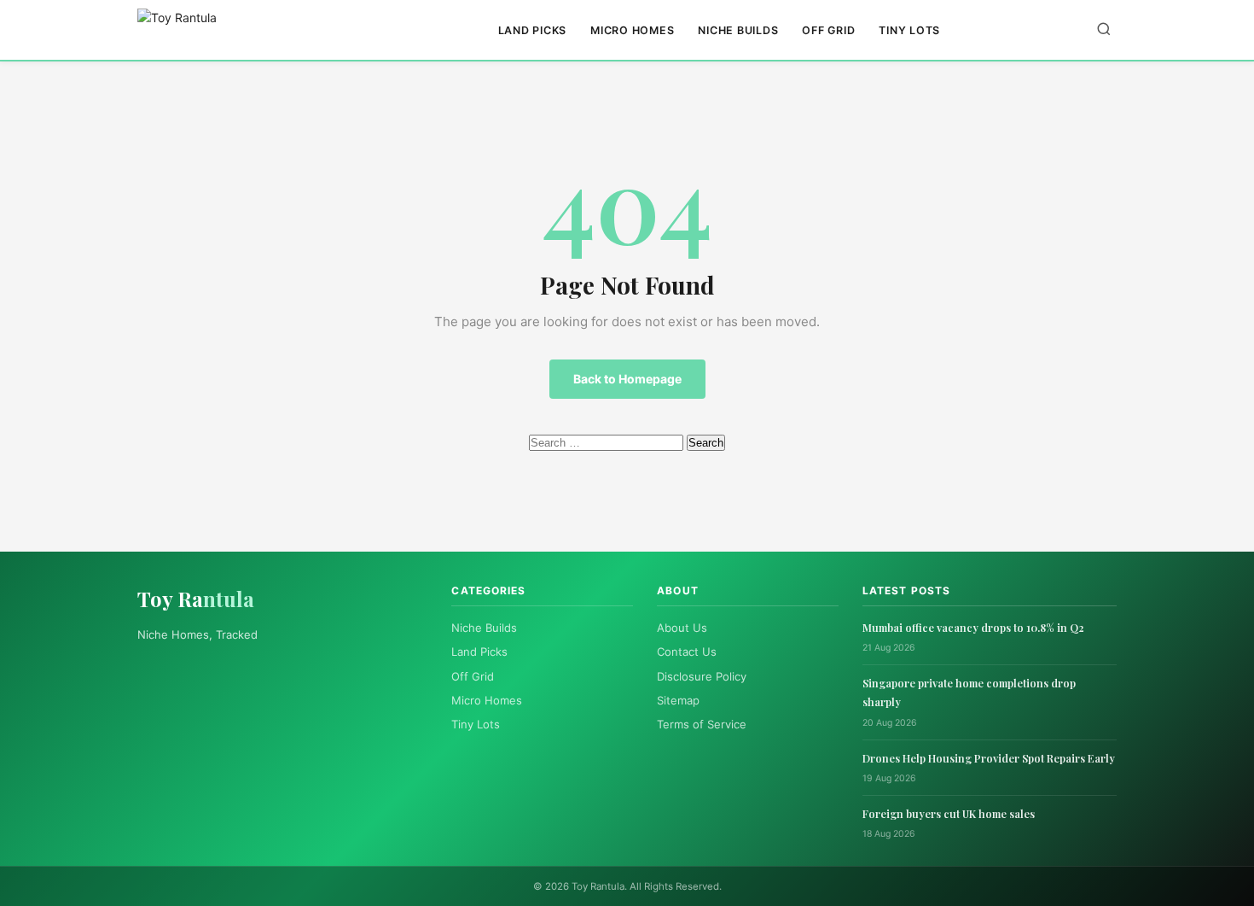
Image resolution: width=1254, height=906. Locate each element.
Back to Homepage (627, 378)
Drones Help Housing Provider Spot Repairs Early (988, 758)
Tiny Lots (909, 30)
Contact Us (687, 651)
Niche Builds (738, 30)
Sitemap (678, 700)
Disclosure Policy (701, 676)
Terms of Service (701, 724)
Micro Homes (632, 30)
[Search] (1104, 30)
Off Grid (828, 30)
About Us (682, 627)
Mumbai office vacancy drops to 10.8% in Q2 (973, 627)
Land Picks (532, 30)
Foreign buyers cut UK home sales (948, 813)
